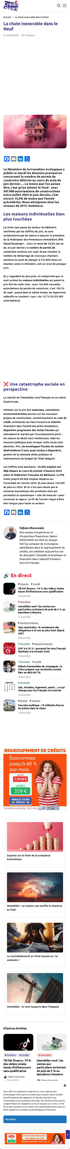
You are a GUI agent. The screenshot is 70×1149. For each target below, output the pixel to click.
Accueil (7, 17)
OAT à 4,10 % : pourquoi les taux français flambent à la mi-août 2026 (42, 650)
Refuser (10, 1128)
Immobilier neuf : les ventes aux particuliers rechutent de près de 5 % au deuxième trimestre (41, 609)
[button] (65, 1085)
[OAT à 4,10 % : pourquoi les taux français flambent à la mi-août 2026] (9, 648)
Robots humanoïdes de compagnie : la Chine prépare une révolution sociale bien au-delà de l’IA (40, 669)
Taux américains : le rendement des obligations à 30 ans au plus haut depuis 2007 (41, 630)
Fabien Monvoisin (32, 528)
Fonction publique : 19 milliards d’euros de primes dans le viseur (41, 707)
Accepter (10, 1119)
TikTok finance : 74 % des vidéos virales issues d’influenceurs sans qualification (41, 590)
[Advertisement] (35, 73)
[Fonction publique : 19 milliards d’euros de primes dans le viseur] (9, 705)
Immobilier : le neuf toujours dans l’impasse (33, 1006)
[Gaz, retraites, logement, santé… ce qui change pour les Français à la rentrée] (9, 687)
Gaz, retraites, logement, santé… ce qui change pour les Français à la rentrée (41, 689)
